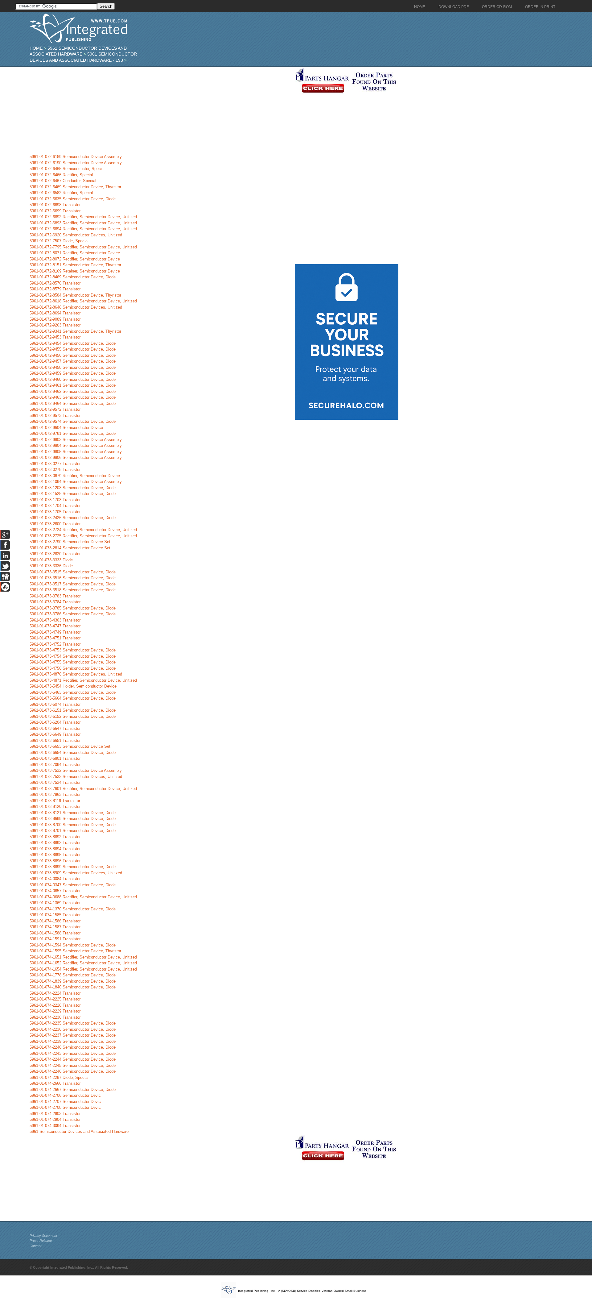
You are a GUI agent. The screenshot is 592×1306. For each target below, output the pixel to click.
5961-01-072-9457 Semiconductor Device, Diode (73, 361)
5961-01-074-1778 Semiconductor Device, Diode (73, 975)
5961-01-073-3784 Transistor (55, 602)
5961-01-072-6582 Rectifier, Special (61, 192)
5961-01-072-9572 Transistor (55, 409)
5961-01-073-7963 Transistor (55, 794)
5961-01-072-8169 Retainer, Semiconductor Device (75, 271)
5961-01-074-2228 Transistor (55, 1005)
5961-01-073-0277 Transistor (55, 463)
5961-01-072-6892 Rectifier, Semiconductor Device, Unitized (83, 216)
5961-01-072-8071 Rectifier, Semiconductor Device (75, 253)
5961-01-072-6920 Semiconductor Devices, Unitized (76, 235)
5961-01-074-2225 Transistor (55, 999)
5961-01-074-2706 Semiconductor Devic (65, 1095)
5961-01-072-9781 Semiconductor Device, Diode (73, 433)
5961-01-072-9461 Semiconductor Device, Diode (73, 385)
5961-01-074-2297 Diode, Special (59, 1077)
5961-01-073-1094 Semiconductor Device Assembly (76, 481)
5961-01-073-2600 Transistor (55, 524)
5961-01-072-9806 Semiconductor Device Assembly (76, 457)
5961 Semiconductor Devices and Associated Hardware (79, 1131)
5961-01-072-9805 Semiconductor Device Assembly (76, 451)
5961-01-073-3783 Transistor (55, 596)
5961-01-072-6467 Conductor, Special (63, 180)
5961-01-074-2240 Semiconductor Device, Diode (73, 1047)
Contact (35, 1246)
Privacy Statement (43, 1235)
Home (36, 48)
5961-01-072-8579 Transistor (55, 289)
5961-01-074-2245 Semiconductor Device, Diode (73, 1065)
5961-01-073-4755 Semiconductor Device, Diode (73, 662)
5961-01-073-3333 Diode (51, 560)
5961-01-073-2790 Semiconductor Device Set (70, 541)
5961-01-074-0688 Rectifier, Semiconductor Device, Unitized (83, 897)
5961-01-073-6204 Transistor (55, 722)
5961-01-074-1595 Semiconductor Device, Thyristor (75, 951)
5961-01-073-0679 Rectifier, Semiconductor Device (75, 475)
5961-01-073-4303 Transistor (55, 620)
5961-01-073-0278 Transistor (55, 469)
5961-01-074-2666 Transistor (55, 1083)
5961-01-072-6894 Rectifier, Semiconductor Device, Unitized (83, 229)
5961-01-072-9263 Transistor (55, 325)
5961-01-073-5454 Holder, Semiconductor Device (73, 686)
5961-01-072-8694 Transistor (55, 313)
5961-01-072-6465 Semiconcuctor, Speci (66, 168)
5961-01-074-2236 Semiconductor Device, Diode (73, 1029)
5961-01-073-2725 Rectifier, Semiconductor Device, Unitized (83, 536)
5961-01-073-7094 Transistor (55, 764)
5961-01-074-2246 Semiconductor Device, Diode (73, 1071)
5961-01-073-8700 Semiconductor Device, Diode (73, 824)
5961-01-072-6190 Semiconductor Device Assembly (76, 162)
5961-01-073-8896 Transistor (55, 861)
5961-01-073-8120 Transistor (55, 806)
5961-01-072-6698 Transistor (55, 204)
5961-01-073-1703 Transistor (55, 499)
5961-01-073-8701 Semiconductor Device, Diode (73, 830)
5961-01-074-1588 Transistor (55, 933)
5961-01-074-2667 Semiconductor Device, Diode (73, 1089)
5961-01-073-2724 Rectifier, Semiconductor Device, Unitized (83, 529)
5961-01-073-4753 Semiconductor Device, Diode (73, 650)
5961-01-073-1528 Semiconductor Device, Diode (73, 493)
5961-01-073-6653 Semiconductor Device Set (70, 746)
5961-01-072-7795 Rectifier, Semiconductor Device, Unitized (83, 247)
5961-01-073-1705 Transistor (55, 512)
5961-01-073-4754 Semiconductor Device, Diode (73, 656)
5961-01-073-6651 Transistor (55, 740)
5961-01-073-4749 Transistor (55, 632)
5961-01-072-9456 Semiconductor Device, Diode (73, 355)
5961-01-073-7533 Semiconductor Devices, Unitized (76, 776)
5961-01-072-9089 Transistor (55, 319)
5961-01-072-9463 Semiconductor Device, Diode (73, 397)
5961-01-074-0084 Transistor (55, 878)
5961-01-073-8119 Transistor (55, 800)
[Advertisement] (161, 110)
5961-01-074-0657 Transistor (55, 890)
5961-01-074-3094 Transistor (55, 1125)
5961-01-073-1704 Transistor (55, 505)
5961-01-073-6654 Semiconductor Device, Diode (73, 752)
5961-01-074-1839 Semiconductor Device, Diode (73, 981)
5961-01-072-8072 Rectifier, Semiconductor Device (75, 259)
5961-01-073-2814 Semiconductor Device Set (70, 548)
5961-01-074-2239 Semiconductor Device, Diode (73, 1041)
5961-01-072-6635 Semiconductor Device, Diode (73, 199)
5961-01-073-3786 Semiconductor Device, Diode (73, 614)
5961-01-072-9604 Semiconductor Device (66, 427)
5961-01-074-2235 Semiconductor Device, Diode (73, 1023)
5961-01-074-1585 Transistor (55, 915)
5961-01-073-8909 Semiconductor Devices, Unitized (76, 873)
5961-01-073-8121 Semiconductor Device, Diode (73, 812)
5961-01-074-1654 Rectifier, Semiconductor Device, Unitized (83, 969)
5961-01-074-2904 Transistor (55, 1119)
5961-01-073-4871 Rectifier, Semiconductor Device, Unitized (83, 680)
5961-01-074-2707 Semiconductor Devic (65, 1101)
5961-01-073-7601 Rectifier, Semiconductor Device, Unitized (83, 788)
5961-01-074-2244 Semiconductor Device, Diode (73, 1059)
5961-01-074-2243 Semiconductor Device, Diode (73, 1053)
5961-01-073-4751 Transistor (55, 638)
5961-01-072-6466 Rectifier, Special (61, 175)
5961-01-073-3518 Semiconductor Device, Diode (73, 590)
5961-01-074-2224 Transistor (55, 993)
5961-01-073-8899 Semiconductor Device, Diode (73, 866)
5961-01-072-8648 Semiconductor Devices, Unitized (76, 307)
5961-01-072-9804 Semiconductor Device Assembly (76, 445)
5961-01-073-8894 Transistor (55, 848)
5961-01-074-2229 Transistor (55, 1011)
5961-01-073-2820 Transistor (55, 553)
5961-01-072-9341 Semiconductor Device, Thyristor (75, 331)
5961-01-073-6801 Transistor (55, 758)
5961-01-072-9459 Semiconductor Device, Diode (73, 373)
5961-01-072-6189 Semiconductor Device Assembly (76, 156)
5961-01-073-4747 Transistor (55, 626)
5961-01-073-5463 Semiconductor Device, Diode (73, 692)
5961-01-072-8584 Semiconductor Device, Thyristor (75, 295)
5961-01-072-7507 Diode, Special (59, 241)
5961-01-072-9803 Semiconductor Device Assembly (76, 439)
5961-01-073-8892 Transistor (55, 836)
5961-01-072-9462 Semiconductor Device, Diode (73, 391)
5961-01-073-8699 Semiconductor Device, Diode (73, 818)
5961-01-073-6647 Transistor (55, 728)
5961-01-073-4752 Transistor (55, 644)
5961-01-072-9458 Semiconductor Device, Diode (73, 367)
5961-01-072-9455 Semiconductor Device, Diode (73, 349)
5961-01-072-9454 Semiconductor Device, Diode (73, 343)
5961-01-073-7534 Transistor (55, 782)
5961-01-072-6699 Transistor (55, 211)
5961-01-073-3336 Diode (51, 566)
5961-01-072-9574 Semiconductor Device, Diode (73, 421)
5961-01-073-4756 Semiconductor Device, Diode (73, 668)
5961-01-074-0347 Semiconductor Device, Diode (73, 885)
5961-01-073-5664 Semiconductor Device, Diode (73, 698)
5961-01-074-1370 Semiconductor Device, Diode (73, 909)
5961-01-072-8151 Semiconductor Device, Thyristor (75, 265)
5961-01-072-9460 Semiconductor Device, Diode (73, 379)
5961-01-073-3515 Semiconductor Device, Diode (73, 572)
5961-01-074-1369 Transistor (55, 902)
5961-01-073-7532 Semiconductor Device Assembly (76, 770)
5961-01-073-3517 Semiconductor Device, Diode (73, 584)
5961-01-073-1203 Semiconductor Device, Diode (73, 487)
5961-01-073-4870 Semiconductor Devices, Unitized (76, 674)
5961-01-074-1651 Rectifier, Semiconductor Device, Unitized (83, 957)
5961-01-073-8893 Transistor (55, 842)
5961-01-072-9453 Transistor (55, 337)
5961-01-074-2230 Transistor (55, 1017)
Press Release (41, 1240)
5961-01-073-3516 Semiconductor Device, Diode (73, 578)
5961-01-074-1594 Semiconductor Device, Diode (73, 945)
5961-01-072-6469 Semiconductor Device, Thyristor (75, 187)
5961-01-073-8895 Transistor (55, 854)
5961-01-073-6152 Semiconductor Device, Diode (73, 716)
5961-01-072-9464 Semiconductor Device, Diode (73, 403)
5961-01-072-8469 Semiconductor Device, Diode (73, 277)
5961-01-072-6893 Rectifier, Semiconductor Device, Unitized (83, 223)
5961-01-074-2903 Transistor (55, 1113)
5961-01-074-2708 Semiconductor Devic (65, 1107)
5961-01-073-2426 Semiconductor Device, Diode (73, 517)
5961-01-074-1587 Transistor (55, 927)
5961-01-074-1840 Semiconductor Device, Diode (73, 987)
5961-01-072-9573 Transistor (55, 415)
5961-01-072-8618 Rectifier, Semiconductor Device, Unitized (83, 301)
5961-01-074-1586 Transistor (55, 921)
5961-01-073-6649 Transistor (55, 734)
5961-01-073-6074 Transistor (55, 704)
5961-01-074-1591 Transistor (55, 939)
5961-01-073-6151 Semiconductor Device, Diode (73, 710)
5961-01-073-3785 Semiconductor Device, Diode (73, 608)
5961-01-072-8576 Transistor (55, 283)
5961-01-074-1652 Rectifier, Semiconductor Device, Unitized (83, 963)
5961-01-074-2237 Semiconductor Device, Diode (73, 1035)
